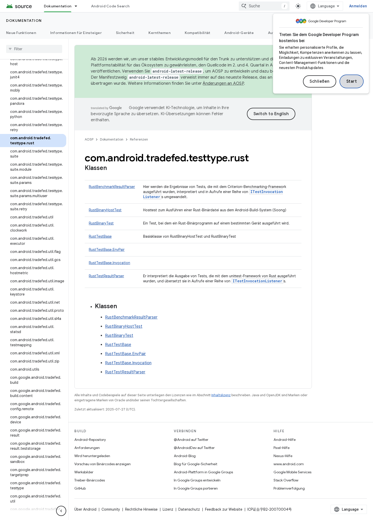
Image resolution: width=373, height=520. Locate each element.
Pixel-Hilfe (282, 447)
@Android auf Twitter (191, 439)
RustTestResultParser (106, 276)
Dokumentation (57, 6)
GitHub (80, 488)
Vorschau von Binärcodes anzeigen (102, 464)
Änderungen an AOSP (223, 83)
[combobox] (264, 6)
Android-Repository (90, 439)
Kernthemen (159, 32)
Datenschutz (189, 509)
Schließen (320, 81)
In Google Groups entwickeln (197, 480)
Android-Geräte (239, 32)
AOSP (89, 139)
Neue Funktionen (21, 32)
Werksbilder (83, 472)
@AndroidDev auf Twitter (194, 447)
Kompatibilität (197, 32)
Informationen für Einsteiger (76, 32)
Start (351, 81)
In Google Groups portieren (196, 488)
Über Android (85, 509)
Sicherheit (125, 32)
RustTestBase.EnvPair (107, 249)
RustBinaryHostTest (105, 210)
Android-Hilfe (285, 439)
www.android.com (289, 464)
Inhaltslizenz (221, 395)
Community (110, 509)
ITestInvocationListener (257, 281)
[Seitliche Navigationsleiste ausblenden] (61, 511)
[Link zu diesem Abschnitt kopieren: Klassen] (112, 168)
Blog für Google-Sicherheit (195, 464)
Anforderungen (87, 447)
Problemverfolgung (289, 488)
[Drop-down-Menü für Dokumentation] (78, 6)
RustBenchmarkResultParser (112, 186)
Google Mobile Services (292, 472)
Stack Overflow (286, 480)
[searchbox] (34, 49)
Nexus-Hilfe (283, 456)
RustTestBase (100, 236)
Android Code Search (110, 6)
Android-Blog (185, 456)
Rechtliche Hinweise (141, 509)
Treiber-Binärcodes (89, 480)
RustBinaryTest (101, 223)
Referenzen (139, 139)
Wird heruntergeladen (92, 456)
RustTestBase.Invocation (109, 263)
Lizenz (168, 509)
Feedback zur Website (223, 509)
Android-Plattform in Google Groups (203, 472)
